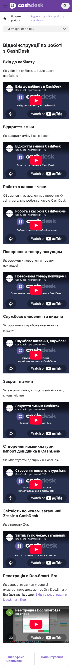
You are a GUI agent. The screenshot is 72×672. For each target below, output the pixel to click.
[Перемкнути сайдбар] (5, 6)
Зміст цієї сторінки (20, 29)
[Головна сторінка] (5, 19)
